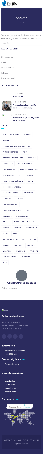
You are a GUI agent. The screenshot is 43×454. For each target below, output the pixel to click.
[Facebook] (4, 336)
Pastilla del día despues (25, 222)
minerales (7, 216)
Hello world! (18, 96)
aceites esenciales (11, 134)
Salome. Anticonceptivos (14, 239)
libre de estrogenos (12, 210)
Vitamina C (20, 251)
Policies (4, 73)
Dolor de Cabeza (25, 163)
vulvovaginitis (9, 257)
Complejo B (8, 163)
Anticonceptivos (10, 152)
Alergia (27, 134)
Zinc (5, 263)
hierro (30, 181)
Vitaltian (7, 251)
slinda (33, 239)
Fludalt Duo (8, 175)
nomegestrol (22, 216)
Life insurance (7, 67)
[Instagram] (9, 336)
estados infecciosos (29, 169)
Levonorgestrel (10, 204)
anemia (6, 140)
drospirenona (9, 169)
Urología (18, 245)
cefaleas (32, 158)
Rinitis (5, 233)
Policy (6, 228)
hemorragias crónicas (13, 181)
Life (27, 210)
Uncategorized (8, 78)
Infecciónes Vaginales (13, 187)
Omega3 (6, 222)
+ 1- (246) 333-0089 (10, 294)
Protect (17, 228)
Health (4, 62)
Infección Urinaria (11, 193)
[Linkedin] (21, 336)
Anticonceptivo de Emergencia (16, 146)
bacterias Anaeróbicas (13, 158)
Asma (25, 152)
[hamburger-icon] (38, 3)
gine (21, 175)
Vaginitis (31, 245)
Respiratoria (31, 228)
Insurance (28, 193)
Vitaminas (34, 251)
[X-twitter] (15, 336)
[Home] (9, 3)
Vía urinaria (26, 257)
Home (21, 22)
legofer (19, 198)
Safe (15, 233)
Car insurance (7, 57)
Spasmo (6, 245)
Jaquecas (7, 198)
